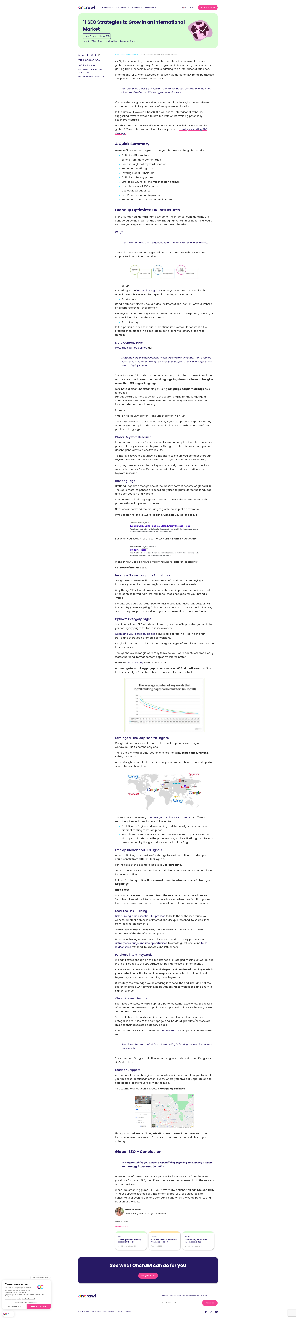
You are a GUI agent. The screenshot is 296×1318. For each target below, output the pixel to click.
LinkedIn (206, 1312)
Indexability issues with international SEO (196, 1239)
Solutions (136, 7)
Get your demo (148, 1275)
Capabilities (121, 7)
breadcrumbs (170, 1030)
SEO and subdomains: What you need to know (164, 1239)
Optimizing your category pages (135, 634)
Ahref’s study (135, 662)
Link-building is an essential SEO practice (140, 916)
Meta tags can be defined (131, 347)
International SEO (121, 1226)
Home (117, 55)
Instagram (211, 1312)
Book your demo (208, 7)
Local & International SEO (97, 36)
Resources (150, 7)
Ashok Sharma (130, 41)
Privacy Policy (96, 1311)
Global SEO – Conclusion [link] (91, 76)
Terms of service (108, 1311)
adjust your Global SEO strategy (170, 817)
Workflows (106, 7)
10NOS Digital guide (148, 290)
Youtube (216, 1312)
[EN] (183, 8)
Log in (192, 7)
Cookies (119, 1311)
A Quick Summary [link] (87, 65)
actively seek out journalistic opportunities (141, 943)
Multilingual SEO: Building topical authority (129, 1239)
